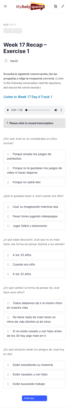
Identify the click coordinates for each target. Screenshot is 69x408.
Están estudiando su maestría (32, 365)
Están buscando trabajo (28, 384)
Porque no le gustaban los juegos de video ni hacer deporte (34, 170)
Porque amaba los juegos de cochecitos (29, 156)
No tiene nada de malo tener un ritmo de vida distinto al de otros (31, 319)
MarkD (14, 61)
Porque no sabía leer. (26, 182)
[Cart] (55, 6)
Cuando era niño (23, 264)
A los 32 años (21, 274)
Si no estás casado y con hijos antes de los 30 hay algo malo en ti (34, 333)
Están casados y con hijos (30, 374)
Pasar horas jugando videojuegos (35, 216)
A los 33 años (21, 255)
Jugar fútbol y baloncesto (29, 226)
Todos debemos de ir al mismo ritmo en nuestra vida (34, 305)
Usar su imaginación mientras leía (35, 206)
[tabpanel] (34, 100)
